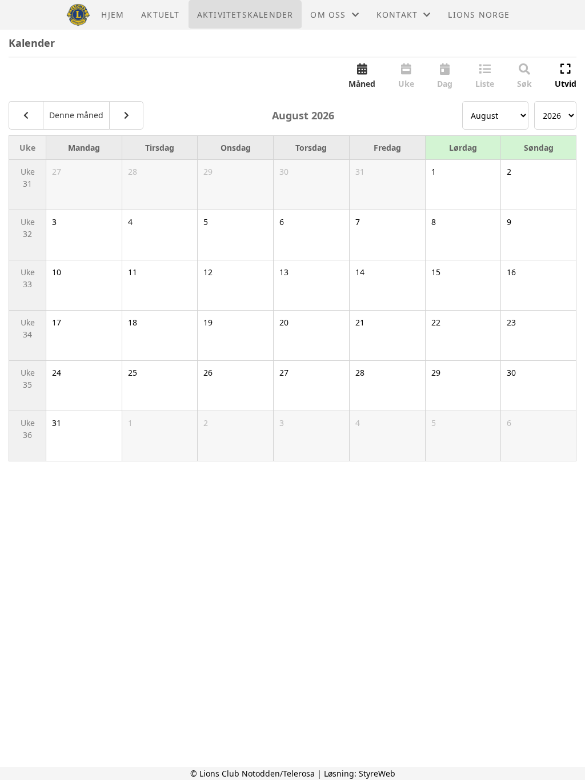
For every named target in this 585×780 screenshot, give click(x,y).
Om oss (328, 14)
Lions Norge (479, 14)
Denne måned (76, 115)
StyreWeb (377, 773)
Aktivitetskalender (245, 14)
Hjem (112, 14)
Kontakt (397, 14)
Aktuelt (160, 14)
